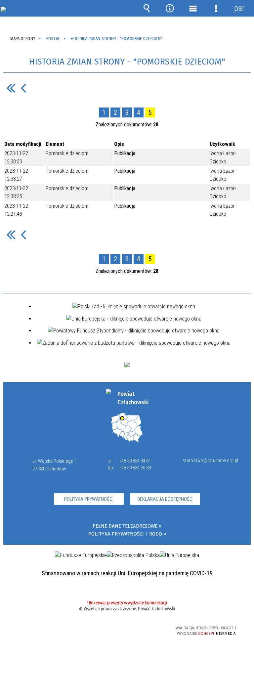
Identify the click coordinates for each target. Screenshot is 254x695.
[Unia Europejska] (179, 555)
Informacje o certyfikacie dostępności (43, 629)
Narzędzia (170, 8)
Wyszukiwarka (146, 8)
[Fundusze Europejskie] (81, 555)
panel (239, 8)
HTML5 (112, 628)
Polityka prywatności (88, 499)
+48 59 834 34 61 (135, 461)
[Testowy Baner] (127, 364)
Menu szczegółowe (216, 8)
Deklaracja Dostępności (165, 499)
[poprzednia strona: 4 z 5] (23, 88)
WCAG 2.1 (142, 628)
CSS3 (122, 628)
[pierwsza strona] (11, 88)
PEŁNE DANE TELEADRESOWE (125, 526)
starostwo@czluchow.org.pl (209, 460)
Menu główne (193, 8)
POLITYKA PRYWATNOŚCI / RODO (125, 534)
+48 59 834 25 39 (135, 468)
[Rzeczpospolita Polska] (133, 555)
